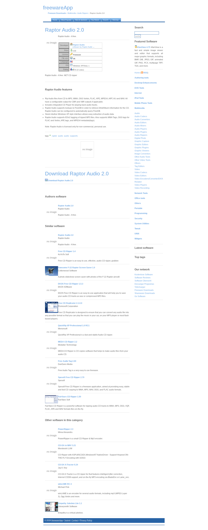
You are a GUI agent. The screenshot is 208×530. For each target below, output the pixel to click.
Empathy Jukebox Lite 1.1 (70, 503)
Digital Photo (140, 138)
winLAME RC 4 (65, 484)
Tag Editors (139, 166)
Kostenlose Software (144, 274)
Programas (149, 284)
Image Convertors (142, 154)
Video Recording (142, 188)
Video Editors (140, 176)
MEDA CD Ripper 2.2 (67, 342)
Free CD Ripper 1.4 (67, 251)
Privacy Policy (86, 520)
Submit (67, 520)
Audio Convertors (142, 119)
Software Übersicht (143, 281)
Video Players (141, 185)
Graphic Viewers (142, 151)
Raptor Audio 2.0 (65, 206)
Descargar (139, 284)
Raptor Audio (79, 45)
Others (137, 163)
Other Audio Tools (142, 157)
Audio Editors (140, 122)
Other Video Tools (142, 160)
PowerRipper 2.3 (65, 429)
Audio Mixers (140, 126)
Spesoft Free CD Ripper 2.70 (71, 377)
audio (60, 136)
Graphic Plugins (142, 147)
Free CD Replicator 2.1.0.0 (70, 303)
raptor (54, 136)
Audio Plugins (141, 132)
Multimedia (72, 13)
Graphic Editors (141, 144)
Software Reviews (142, 278)
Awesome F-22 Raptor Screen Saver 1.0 (76, 267)
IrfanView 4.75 (143, 47)
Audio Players (141, 129)
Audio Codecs (141, 116)
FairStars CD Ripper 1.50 (69, 397)
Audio (137, 113)
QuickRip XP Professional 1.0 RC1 (74, 325)
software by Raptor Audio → (83, 47)
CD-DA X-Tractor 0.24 (68, 465)
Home (137, 73)
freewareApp (57, 520)
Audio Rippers (82, 13)
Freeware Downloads (144, 290)
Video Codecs (141, 172)
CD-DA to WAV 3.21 (67, 445)
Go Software (140, 296)
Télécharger (140, 287)
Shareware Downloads (145, 293)
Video (137, 169)
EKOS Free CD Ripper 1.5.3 (70, 284)
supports (74, 136)
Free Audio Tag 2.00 (67, 361)
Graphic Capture (142, 141)
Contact (75, 520)
